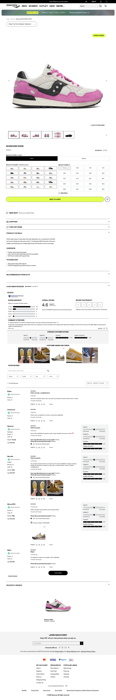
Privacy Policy (59, 651)
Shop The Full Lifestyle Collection (20, 24)
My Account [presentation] (42, 665)
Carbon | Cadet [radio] (38, 173)
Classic (32, 158)
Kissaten (84, 158)
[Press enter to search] (100, 6)
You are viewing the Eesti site (56, 686)
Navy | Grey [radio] (51, 182)
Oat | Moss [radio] (12, 186)
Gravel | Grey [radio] (38, 177)
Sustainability (54, 674)
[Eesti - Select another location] (86, 1)
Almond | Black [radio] (12, 168)
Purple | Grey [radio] (25, 186)
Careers (52, 677)
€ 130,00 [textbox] (8, 150)
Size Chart (64, 193)
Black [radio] (51, 168)
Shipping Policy (41, 680)
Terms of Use (46, 690)
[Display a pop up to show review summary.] (38, 287)
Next (106, 80)
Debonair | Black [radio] (12, 177)
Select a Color (17, 165)
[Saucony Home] (13, 6)
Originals (66, 674)
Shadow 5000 (48, 619)
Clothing (66, 677)
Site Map (24, 690)
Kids (52, 6)
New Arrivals (67, 668)
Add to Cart (55, 199)
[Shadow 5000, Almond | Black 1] (57, 80)
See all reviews (12, 576)
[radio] (32, 158)
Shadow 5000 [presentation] (15, 146)
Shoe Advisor (54, 668)
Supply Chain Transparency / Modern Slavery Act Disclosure (83, 690)
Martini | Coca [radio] (25, 182)
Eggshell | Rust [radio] (25, 177)
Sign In (38, 668)
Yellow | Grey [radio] (51, 186)
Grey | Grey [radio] (51, 177)
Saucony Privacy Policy (88, 651)
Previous (8, 80)
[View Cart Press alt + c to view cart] (105, 6)
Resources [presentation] (55, 665)
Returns (38, 677)
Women (33, 6)
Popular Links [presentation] (70, 665)
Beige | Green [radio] (25, 168)
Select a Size (64, 165)
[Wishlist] (106, 2)
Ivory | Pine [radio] (12, 182)
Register (39, 671)
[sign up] (81, 643)
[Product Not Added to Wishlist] (107, 199)
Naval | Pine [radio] (38, 182)
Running (66, 671)
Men (24, 6)
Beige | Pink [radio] (38, 168)
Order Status (40, 674)
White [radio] (38, 186)
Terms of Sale (58, 690)
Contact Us (39, 682)
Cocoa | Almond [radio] (51, 173)
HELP (94, 1)
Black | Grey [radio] (25, 173)
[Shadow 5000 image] (58, 603)
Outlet (43, 6)
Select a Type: (14, 155)
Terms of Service (71, 651)
